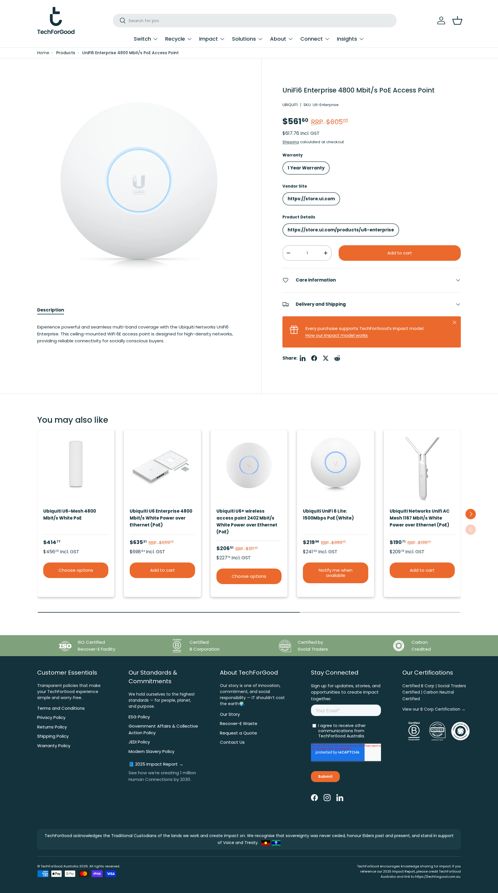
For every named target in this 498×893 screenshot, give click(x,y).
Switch (142, 38)
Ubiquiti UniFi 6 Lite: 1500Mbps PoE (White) (328, 514)
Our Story (230, 714)
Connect (311, 38)
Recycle (175, 38)
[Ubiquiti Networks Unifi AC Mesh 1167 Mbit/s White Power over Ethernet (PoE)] (422, 468)
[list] (138, 180)
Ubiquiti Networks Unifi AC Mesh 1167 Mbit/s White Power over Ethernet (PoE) (420, 518)
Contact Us (232, 742)
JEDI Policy (139, 742)
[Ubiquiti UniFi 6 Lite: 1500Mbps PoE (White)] (335, 468)
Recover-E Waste (238, 723)
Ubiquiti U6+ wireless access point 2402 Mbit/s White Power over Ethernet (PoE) (246, 521)
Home (43, 53)
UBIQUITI (290, 104)
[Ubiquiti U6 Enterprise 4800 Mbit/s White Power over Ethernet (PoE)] (162, 468)
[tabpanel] (139, 340)
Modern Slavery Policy (151, 751)
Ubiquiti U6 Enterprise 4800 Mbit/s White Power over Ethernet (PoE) (161, 518)
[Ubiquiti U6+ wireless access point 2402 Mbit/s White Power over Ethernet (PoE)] (249, 468)
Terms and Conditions (61, 708)
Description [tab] (50, 310)
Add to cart (399, 253)
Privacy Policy (51, 717)
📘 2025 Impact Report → (156, 764)
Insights (347, 38)
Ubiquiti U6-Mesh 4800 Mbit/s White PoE (69, 514)
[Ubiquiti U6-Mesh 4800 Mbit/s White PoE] (75, 468)
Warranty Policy (53, 746)
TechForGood (52, 866)
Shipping (290, 142)
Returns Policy (52, 727)
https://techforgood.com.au (437, 876)
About (278, 38)
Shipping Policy (53, 736)
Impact (208, 38)
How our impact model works (336, 335)
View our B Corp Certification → (433, 709)
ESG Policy (139, 717)
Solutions (244, 38)
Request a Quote (238, 733)
